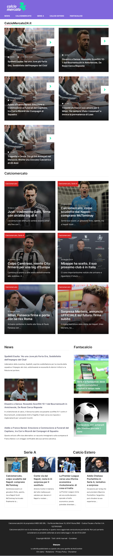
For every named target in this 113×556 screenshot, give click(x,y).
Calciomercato (23, 16)
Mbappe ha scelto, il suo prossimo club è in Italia (79, 265)
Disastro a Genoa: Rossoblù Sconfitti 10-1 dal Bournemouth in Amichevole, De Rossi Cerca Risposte (83, 62)
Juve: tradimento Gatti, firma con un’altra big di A (29, 213)
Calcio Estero (57, 16)
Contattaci (73, 538)
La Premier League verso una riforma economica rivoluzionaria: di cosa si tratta (69, 482)
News (7, 16)
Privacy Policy (61, 552)
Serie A (40, 16)
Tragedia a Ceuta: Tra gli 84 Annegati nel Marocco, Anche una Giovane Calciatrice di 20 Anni (29, 159)
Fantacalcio (76, 16)
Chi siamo (40, 552)
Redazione (50, 552)
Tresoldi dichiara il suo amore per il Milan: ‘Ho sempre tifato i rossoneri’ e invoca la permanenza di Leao (81, 111)
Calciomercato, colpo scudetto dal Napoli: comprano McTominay (77, 211)
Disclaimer (72, 552)
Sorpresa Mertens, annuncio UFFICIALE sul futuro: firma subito (82, 315)
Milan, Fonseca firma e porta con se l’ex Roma (29, 317)
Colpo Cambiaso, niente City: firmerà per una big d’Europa (29, 265)
